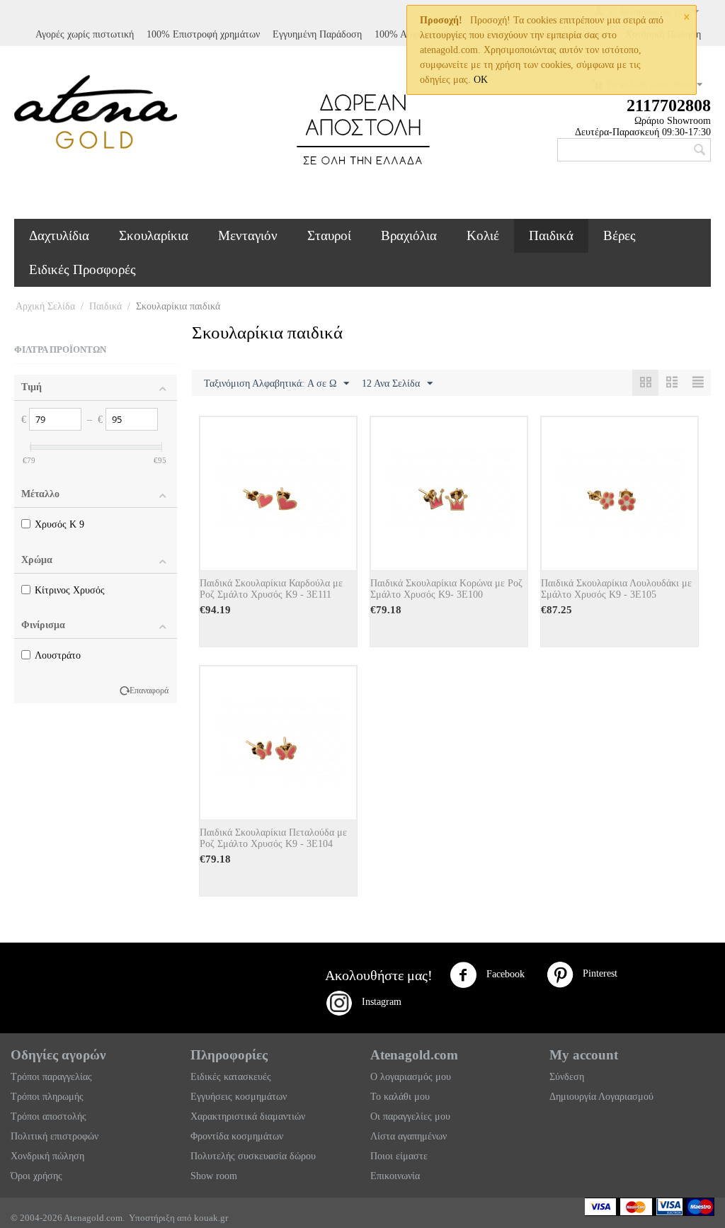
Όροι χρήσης (36, 1176)
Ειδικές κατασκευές (230, 1076)
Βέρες (619, 235)
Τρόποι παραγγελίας (51, 1076)
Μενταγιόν (248, 235)
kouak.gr (211, 1217)
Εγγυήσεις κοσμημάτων (238, 1096)
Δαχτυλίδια (59, 235)
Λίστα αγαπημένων (408, 1136)
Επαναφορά (149, 690)
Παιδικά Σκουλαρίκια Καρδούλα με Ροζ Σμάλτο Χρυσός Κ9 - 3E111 (271, 589)
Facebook (504, 974)
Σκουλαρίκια (153, 235)
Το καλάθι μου (400, 1096)
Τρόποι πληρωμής (47, 1096)
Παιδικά (551, 235)
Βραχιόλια (409, 235)
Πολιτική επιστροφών (54, 1136)
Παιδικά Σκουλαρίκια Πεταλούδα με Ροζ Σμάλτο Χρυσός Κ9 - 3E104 (273, 838)
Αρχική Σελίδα (45, 306)
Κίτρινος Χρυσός (70, 590)
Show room (213, 1176)
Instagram (377, 1001)
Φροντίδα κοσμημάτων (236, 1136)
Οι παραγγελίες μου (410, 1116)
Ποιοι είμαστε (399, 1156)
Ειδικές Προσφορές (82, 269)
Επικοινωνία (395, 1176)
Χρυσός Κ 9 (59, 524)
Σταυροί (329, 235)
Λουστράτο (58, 655)
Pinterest (595, 973)
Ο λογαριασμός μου (410, 1076)
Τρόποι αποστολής (48, 1116)
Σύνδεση (566, 1076)
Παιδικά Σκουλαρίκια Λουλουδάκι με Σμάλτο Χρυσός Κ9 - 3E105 (616, 589)
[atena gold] (95, 111)
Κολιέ (483, 235)
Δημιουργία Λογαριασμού (601, 1096)
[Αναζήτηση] (700, 151)
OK (481, 79)
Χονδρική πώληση (47, 1156)
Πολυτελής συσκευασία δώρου (253, 1156)
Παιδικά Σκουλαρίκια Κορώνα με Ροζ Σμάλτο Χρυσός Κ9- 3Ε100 (446, 589)
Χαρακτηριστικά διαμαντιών (247, 1116)
